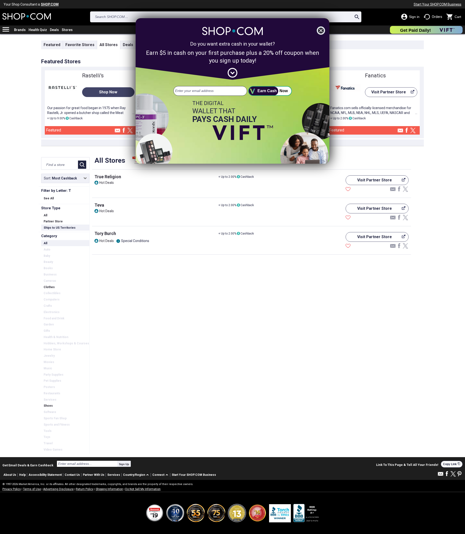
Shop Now (108, 92)
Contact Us (72, 475)
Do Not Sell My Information (143, 489)
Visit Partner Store (385, 93)
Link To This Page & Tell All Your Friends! (407, 465)
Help (22, 475)
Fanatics (375, 76)
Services (113, 475)
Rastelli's (93, 76)
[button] (137, 475)
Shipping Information (109, 489)
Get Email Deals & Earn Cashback (27, 465)
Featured (52, 44)
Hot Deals (106, 182)
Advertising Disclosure (58, 489)
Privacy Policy (11, 489)
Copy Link (451, 464)
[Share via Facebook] (123, 130)
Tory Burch (105, 233)
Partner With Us (93, 475)
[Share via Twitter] (130, 131)
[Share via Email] (117, 131)
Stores (67, 30)
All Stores (109, 44)
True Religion (107, 176)
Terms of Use (32, 489)
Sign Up (124, 464)
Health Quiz (38, 30)
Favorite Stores (79, 44)
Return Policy (84, 489)
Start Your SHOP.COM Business (437, 4)
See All (49, 198)
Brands (20, 30)
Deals (54, 30)
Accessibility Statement (45, 475)
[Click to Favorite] (348, 189)
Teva (99, 205)
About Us (9, 475)
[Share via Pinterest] (459, 474)
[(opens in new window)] (306, 513)
